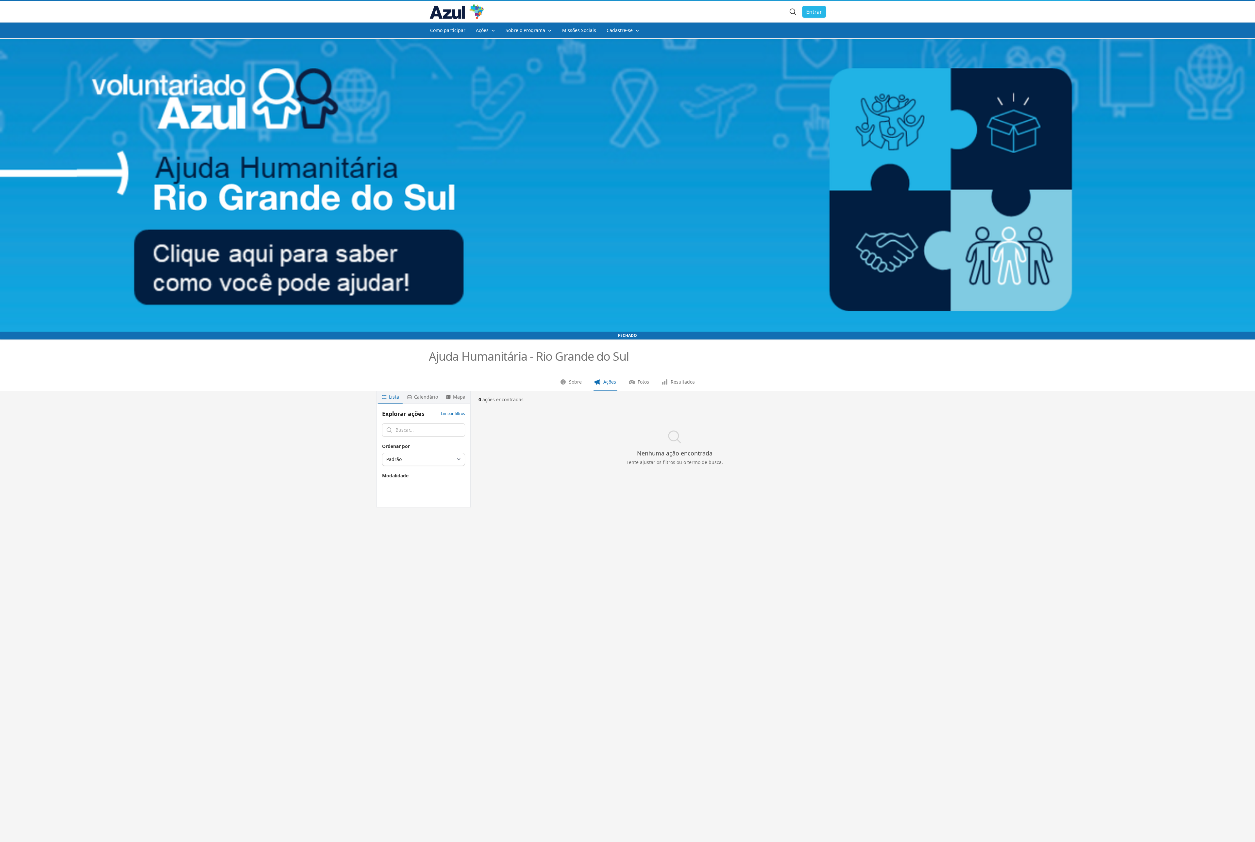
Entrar (814, 11)
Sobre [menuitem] (575, 382)
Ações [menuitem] (609, 382)
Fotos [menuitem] (643, 382)
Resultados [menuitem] (683, 382)
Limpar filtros (453, 413)
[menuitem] (448, 31)
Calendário (426, 397)
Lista (394, 397)
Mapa (459, 397)
